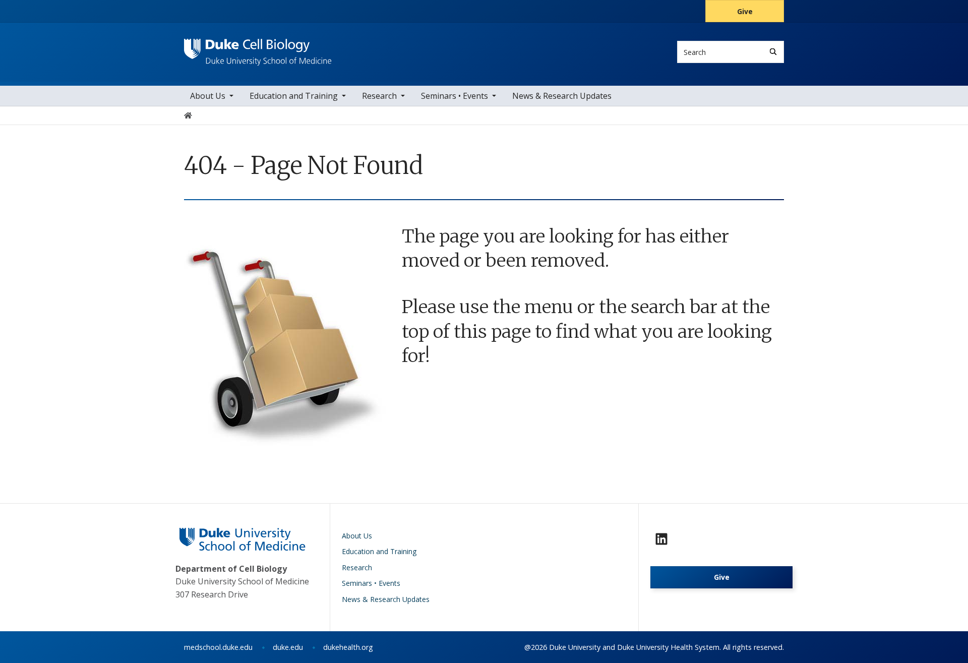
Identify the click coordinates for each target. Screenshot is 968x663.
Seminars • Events (454, 95)
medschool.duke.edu (218, 647)
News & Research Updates (562, 95)
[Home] (258, 48)
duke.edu (288, 647)
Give (745, 11)
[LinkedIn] (661, 539)
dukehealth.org (348, 647)
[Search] (773, 52)
